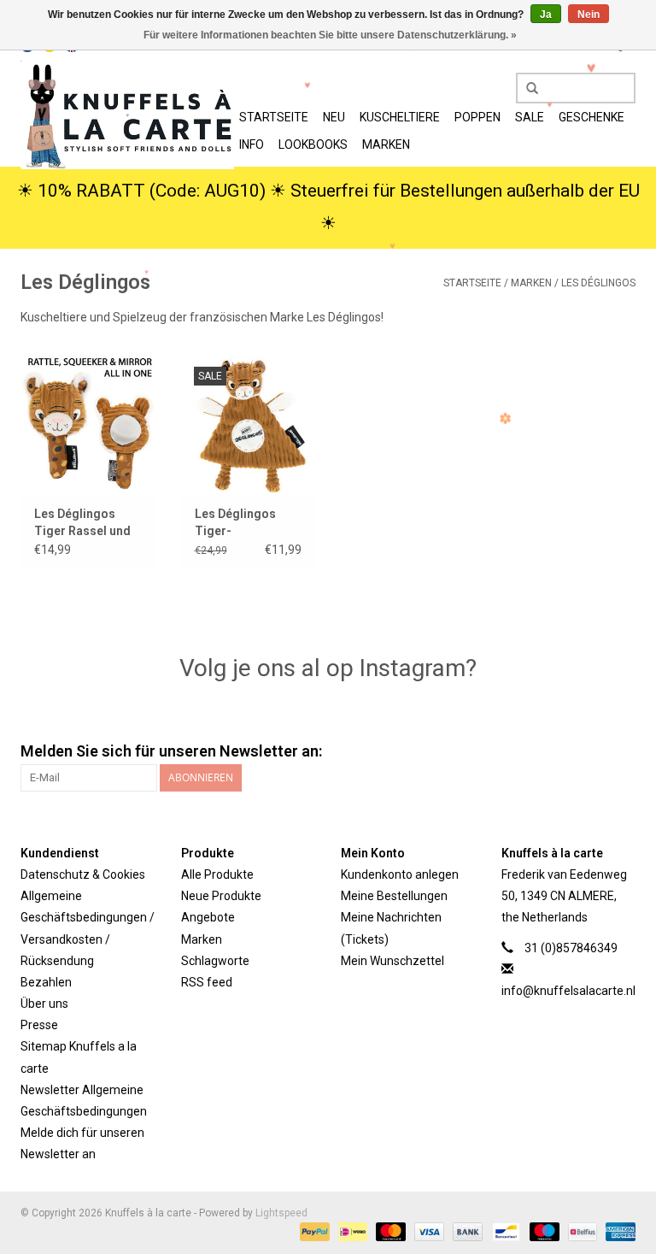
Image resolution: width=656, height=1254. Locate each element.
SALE (529, 117)
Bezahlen (46, 982)
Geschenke (591, 117)
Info (251, 144)
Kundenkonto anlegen (400, 874)
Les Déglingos (598, 283)
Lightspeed (281, 1213)
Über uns (44, 1003)
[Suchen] (526, 88)
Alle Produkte (217, 874)
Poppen (477, 117)
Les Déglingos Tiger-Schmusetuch (235, 523)
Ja (546, 15)
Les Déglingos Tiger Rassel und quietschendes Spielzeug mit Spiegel (82, 523)
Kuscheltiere (400, 117)
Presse (39, 1025)
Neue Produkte (221, 896)
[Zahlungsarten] (313, 1231)
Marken (386, 144)
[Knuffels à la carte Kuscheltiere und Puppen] (127, 115)
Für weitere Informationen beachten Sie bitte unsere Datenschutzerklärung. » (330, 35)
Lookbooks (313, 144)
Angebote (208, 917)
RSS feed (206, 982)
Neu (334, 117)
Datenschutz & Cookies (82, 874)
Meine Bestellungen (394, 896)
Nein (588, 15)
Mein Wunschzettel (392, 961)
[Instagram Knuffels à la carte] (622, 751)
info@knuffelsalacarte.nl (568, 991)
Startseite (273, 117)
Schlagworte (215, 961)
